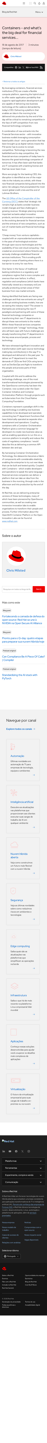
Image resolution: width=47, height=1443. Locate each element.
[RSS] (41, 67)
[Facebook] (16, 1152)
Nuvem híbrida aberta (19, 855)
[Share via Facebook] (16, 67)
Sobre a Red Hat (8, 1275)
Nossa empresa (8, 1222)
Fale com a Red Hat (9, 1282)
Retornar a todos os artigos (14, 81)
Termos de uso (30, 1302)
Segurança (17, 900)
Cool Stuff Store (31, 1285)
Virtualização (18, 1089)
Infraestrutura (19, 995)
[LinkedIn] (3, 1152)
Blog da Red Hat (9, 12)
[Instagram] (28, 1152)
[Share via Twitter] (23, 67)
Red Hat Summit (8, 1288)
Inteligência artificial (22, 802)
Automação (17, 756)
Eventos (5, 1279)
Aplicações (17, 1041)
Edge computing (20, 946)
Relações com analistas (11, 1242)
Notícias (27, 1222)
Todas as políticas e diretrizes (9, 1306)
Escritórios (28, 1279)
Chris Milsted (15, 56)
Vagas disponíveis (31, 1240)
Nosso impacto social (32, 1235)
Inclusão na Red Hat (9, 1285)
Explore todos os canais (19, 729)
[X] (22, 1152)
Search (38, 589)
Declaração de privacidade (11, 1302)
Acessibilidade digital (32, 1305)
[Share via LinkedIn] (19, 67)
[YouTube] (9, 1152)
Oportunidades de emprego (35, 1275)
